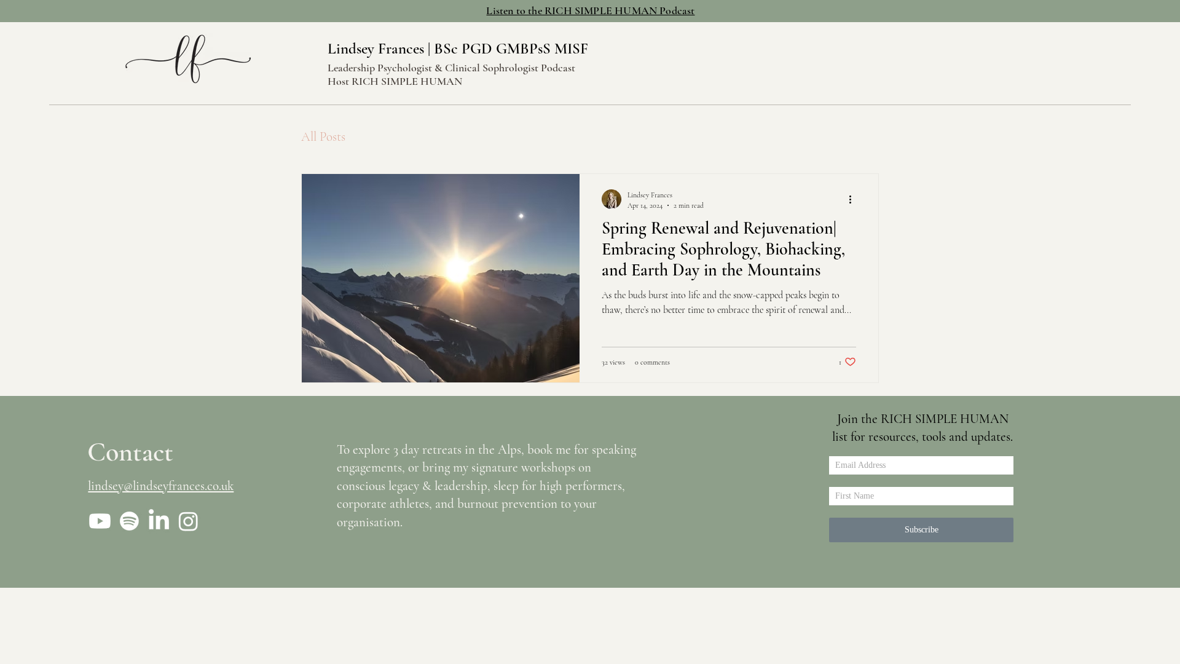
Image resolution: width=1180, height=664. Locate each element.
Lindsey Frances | (381, 48)
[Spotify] (129, 521)
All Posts (323, 136)
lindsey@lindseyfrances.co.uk (161, 486)
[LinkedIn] (158, 521)
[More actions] (854, 199)
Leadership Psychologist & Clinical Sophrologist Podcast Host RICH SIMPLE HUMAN (451, 74)
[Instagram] (188, 521)
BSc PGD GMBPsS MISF (511, 48)
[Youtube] (99, 521)
